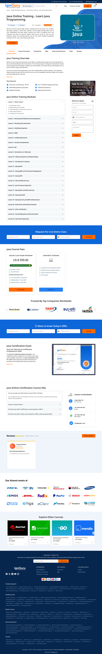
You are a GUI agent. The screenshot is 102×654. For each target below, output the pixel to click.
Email (74, 110)
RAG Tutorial (77, 641)
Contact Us (51, 289)
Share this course (78, 42)
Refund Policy (81, 572)
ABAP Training (34, 614)
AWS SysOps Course (17, 612)
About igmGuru (40, 569)
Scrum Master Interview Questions (45, 630)
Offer (46, 51)
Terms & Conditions (59, 649)
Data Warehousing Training (81, 603)
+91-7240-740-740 (77, 1)
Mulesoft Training (78, 614)
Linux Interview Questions (40, 627)
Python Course (30, 616)
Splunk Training (44, 612)
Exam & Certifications (59, 51)
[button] (29, 265)
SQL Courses (50, 590)
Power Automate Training (42, 618)
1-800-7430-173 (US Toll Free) (59, 1)
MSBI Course (38, 616)
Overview (11, 51)
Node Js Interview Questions (43, 625)
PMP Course (75, 612)
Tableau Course (47, 616)
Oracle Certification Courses (12, 590)
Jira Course (67, 612)
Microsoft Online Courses (65, 588)
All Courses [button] (28, 6)
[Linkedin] (12, 574)
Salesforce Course (84, 612)
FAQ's (71, 51)
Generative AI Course (29, 601)
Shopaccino (54, 652)
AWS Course (8, 612)
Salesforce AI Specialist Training (12, 605)
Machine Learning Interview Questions (60, 625)
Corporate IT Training (42, 574)
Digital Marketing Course (11, 616)
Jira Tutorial (21, 643)
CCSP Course (58, 614)
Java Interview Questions (76, 625)
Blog (65, 6)
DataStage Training (19, 603)
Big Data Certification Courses (25, 586)
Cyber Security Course (10, 599)
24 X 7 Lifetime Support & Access (48, 85)
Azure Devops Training (26, 605)
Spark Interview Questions (11, 632)
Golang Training (48, 599)
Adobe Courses (42, 590)
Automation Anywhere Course (85, 601)
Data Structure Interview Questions (82, 628)
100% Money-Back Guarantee (18, 87)
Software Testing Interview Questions (14, 630)
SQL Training (67, 616)
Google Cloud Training (10, 597)
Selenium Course (87, 614)
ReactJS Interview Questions (27, 627)
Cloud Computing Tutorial (11, 643)
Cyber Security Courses (11, 588)
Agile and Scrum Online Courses (41, 586)
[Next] (93, 533)
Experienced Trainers (44, 90)
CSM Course (52, 612)
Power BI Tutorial (47, 639)
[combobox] (74, 117)
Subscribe (63, 561)
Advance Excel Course (57, 616)
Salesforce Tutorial (31, 641)
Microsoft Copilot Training (55, 618)
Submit (76, 135)
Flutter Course (30, 599)
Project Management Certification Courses (59, 586)
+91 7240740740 (80, 93)
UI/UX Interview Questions (29, 630)
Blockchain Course (73, 601)
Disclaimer (76, 649)
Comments (75, 125)
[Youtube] (15, 574)
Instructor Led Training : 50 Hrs (19, 85)
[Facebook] (6, 574)
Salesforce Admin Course (11, 614)
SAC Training (42, 614)
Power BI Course (82, 599)
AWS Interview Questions (30, 625)
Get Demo (89, 237)
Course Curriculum (24, 51)
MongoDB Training (10, 618)
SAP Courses (33, 590)
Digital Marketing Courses (41, 588)
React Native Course (67, 614)
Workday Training (29, 603)
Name (74, 105)
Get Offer (89, 331)
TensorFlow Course (63, 601)
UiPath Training (9, 603)
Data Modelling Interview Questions (46, 628)
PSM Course (60, 612)
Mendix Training (38, 599)
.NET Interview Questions (54, 627)
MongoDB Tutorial (57, 639)
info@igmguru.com (92, 1)
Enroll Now (12, 43)
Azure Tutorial (59, 641)
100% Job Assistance (44, 87)
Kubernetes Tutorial (68, 641)
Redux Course (22, 616)
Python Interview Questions (12, 628)
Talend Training (70, 603)
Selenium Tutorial (9, 641)
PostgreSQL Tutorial (37, 639)
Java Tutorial (75, 639)
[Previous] (7, 309)
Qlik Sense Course (92, 599)
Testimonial (60, 569)
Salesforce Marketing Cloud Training (65, 597)
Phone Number (76, 115)
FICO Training (84, 618)
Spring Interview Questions (77, 630)
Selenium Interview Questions (12, 627)
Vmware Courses (59, 590)
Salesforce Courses (74, 586)
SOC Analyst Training (87, 616)
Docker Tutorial (27, 639)
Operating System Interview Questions (28, 628)
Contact (80, 569)
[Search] (56, 6)
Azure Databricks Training (58, 603)
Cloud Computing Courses (11, 586)
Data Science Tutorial (20, 641)
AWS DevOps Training (22, 597)
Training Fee (37, 51)
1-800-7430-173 (79, 90)
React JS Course (21, 599)
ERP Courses (83, 586)
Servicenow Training (33, 597)
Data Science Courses (53, 588)
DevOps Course (35, 612)
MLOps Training (39, 601)
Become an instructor (42, 572)
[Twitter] (9, 574)
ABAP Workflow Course (24, 614)
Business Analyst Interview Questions (64, 628)
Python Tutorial (9, 639)
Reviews (79, 51)
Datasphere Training (80, 597)
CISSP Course (50, 614)
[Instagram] (18, 574)
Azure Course (27, 612)
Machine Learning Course (51, 601)
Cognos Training (19, 618)
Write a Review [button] (88, 436)
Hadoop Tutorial (50, 641)
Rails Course (56, 599)
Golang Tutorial (18, 639)
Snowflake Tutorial (30, 643)
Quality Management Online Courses (25, 588)
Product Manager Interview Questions (14, 625)
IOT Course (20, 601)
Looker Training (64, 599)
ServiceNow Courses (24, 590)
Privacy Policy (68, 649)
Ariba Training (75, 618)
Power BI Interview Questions (68, 627)
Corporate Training (75, 6)
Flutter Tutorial (67, 639)
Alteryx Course (73, 599)
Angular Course (67, 618)
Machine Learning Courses (78, 588)
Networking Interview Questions (84, 627)
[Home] (12, 6)
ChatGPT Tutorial (40, 641)
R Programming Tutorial (85, 639)
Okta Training (48, 603)
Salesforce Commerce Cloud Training (48, 597)
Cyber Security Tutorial (41, 643)
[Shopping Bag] (94, 6)
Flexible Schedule (14, 90)
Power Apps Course (11, 601)
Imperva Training (39, 603)
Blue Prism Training (76, 616)
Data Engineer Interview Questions (62, 630)
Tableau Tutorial (86, 641)
